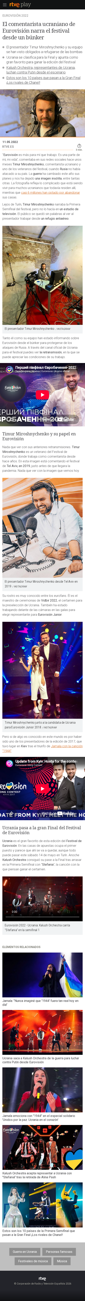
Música (62, 1261)
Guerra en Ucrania (25, 1252)
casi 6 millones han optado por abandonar (50, 192)
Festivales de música (33, 1261)
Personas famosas (59, 1252)
